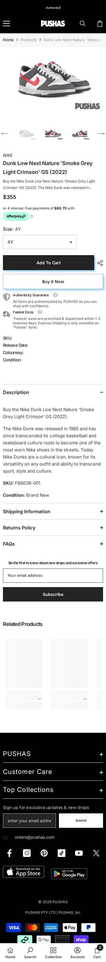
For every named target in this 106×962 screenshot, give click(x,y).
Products (29, 39)
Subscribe (53, 594)
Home (8, 39)
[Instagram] (26, 853)
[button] (4, 133)
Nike (7, 155)
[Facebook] (9, 853)
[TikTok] (61, 853)
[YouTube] (78, 853)
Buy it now (53, 281)
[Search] (82, 23)
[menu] (6, 23)
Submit (81, 820)
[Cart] (100, 23)
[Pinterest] (44, 853)
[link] (23, 697)
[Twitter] (96, 853)
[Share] (98, 263)
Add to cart (49, 262)
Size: (12, 229)
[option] (53, 81)
